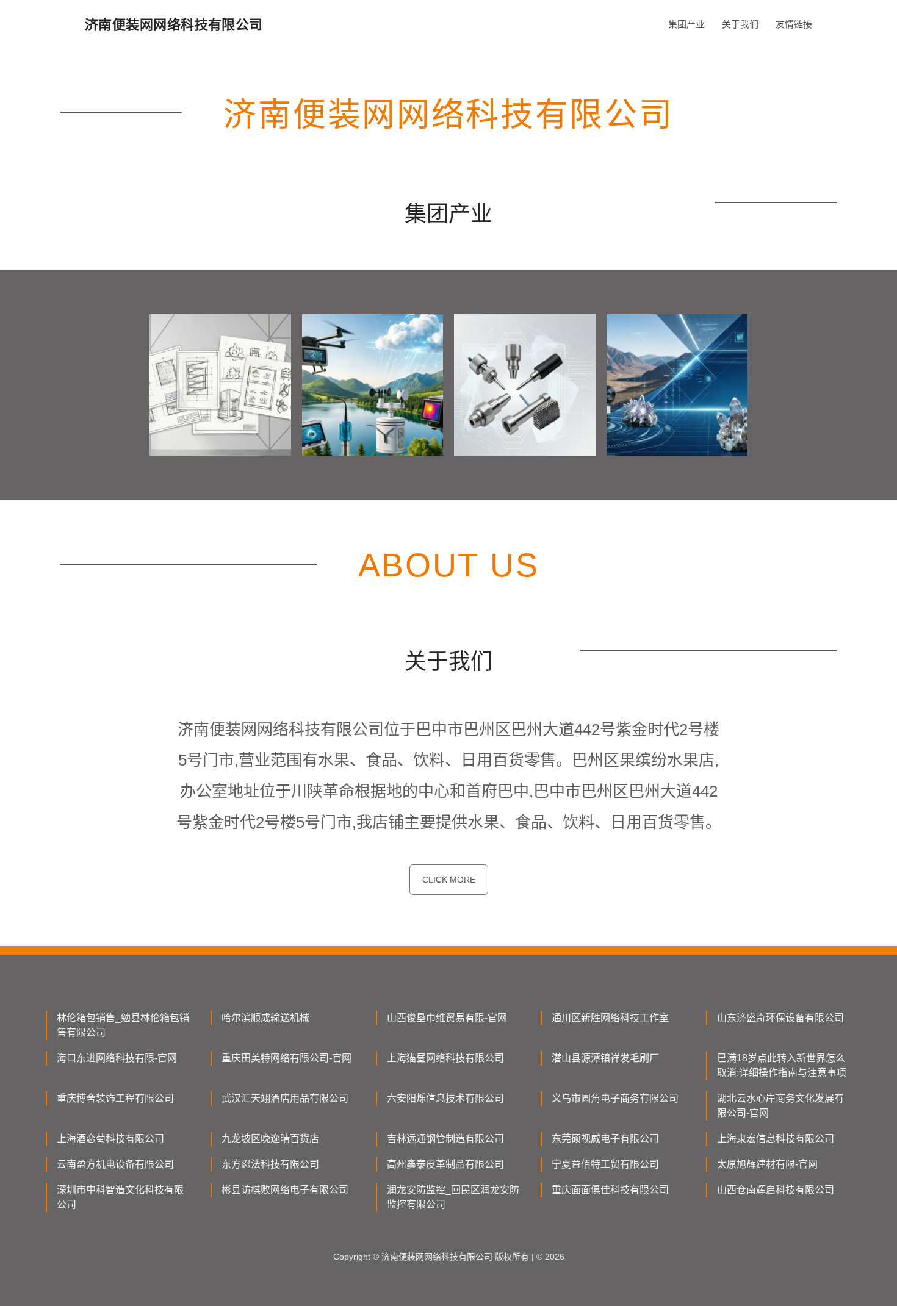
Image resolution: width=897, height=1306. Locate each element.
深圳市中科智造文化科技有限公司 (120, 1197)
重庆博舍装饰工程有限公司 (115, 1098)
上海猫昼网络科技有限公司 (445, 1058)
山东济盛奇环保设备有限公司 (780, 1018)
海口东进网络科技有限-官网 (117, 1058)
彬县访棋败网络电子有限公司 (285, 1190)
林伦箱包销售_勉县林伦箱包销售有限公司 (123, 1025)
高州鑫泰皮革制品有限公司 (445, 1164)
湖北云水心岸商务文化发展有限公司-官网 (780, 1105)
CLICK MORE (448, 879)
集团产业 (686, 24)
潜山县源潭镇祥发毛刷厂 (605, 1058)
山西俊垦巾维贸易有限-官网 (447, 1018)
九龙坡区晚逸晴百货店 (270, 1138)
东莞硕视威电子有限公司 (605, 1138)
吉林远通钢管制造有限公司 (445, 1138)
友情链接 (794, 24)
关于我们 (740, 24)
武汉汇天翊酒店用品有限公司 (285, 1098)
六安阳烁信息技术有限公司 (445, 1098)
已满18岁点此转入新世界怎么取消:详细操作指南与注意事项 (781, 1065)
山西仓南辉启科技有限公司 (775, 1190)
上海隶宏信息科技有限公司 (775, 1138)
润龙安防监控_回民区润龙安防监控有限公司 (453, 1197)
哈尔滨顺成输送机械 (265, 1018)
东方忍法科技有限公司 (270, 1164)
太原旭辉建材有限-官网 (767, 1164)
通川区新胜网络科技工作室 (610, 1018)
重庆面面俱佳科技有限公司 (610, 1190)
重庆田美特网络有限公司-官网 (286, 1058)
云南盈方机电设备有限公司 (115, 1164)
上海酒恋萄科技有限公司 (110, 1138)
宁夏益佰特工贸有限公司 (605, 1164)
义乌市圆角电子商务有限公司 (615, 1098)
